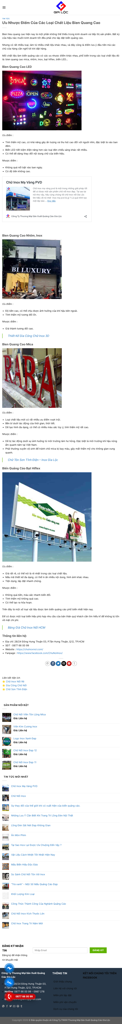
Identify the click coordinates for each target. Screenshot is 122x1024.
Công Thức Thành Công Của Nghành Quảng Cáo (38, 903)
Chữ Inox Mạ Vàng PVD (24, 786)
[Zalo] (9, 982)
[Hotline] (9, 996)
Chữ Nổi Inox (18, 796)
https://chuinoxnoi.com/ (29, 649)
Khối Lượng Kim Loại (23, 894)
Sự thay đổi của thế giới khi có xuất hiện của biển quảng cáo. (45, 805)
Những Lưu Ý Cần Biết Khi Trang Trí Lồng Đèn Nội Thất (42, 815)
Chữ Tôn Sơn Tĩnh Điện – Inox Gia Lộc (33, 460)
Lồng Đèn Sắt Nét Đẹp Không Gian (30, 825)
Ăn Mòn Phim (18, 835)
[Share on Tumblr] (74, 663)
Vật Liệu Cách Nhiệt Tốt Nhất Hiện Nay (33, 854)
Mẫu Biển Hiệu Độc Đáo (24, 864)
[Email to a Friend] (63, 663)
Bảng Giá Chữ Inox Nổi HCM (26, 627)
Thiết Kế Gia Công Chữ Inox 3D (28, 336)
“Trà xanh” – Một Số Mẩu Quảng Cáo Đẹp (34, 884)
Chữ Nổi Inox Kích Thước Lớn (27, 913)
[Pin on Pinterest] (69, 663)
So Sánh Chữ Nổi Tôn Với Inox (28, 874)
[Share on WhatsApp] (47, 663)
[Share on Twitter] (58, 663)
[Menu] (4, 7)
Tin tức (6, 19)
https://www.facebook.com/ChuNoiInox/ (40, 653)
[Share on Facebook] (52, 663)
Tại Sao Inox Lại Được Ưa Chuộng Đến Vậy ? (36, 845)
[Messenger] (9, 968)
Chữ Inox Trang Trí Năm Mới (27, 923)
